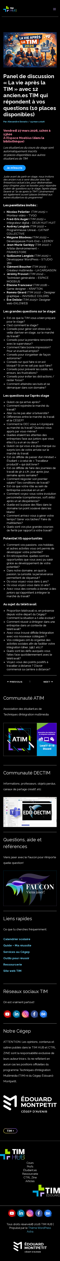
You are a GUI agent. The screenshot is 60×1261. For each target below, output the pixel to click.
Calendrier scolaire (16, 939)
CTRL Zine (30, 1177)
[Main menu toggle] (54, 9)
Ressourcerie (12, 964)
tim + (10, 1130)
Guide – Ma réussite (17, 945)
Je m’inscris (14, 167)
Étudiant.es (30, 1170)
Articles (30, 1181)
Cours (30, 1162)
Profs (30, 1166)
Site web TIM (12, 970)
